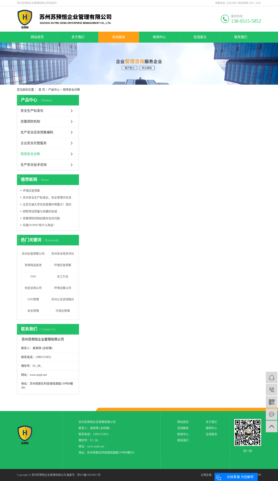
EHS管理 (33, 299)
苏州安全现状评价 (62, 253)
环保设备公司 (62, 287)
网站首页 (37, 37)
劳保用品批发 (33, 265)
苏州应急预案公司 (33, 253)
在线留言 (200, 37)
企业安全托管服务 (34, 143)
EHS (33, 276)
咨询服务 (118, 37)
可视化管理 (63, 310)
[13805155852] (271, 390)
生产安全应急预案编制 (37, 132)
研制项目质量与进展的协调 (40, 211)
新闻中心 (159, 37)
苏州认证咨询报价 (62, 299)
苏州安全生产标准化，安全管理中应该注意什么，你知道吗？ (49, 197)
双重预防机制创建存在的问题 (41, 218)
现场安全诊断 (71, 89)
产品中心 (54, 89)
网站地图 (243, 3)
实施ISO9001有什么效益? (38, 225)
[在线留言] (271, 414)
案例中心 (211, 428)
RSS (252, 3)
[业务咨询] (271, 377)
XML (258, 3)
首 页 (41, 89)
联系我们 (240, 37)
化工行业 (62, 276)
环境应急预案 (31, 190)
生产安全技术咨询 (34, 164)
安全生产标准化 (32, 110)
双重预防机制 (30, 121)
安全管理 (33, 310)
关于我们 (77, 37)
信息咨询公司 (33, 287)
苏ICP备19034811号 (89, 474)
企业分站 (231, 3)
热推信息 (220, 3)
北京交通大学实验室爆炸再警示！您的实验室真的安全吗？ (49, 204)
